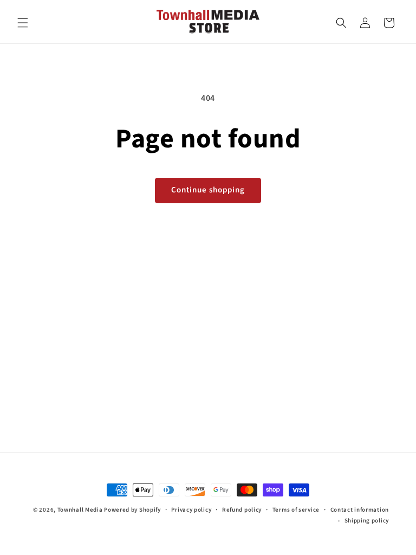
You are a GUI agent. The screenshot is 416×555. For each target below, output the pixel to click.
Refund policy (242, 510)
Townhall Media (80, 510)
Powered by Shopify (132, 510)
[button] (23, 23)
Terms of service (296, 510)
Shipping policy (366, 521)
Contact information (359, 510)
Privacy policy (191, 510)
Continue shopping (208, 190)
